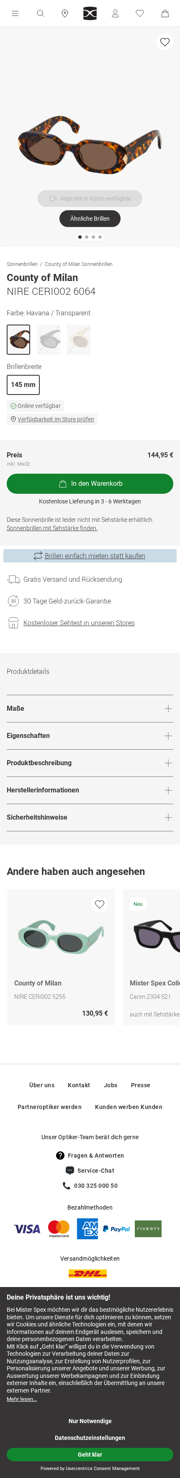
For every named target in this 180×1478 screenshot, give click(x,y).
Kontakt (79, 1085)
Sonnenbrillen (22, 264)
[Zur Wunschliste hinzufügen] (165, 42)
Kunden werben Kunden (128, 1107)
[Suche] (40, 13)
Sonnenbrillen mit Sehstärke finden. (52, 528)
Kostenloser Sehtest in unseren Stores (79, 622)
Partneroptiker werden (50, 1107)
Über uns (41, 1085)
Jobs (111, 1085)
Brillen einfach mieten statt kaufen (95, 555)
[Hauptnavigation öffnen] (15, 13)
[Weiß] (78, 340)
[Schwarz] (48, 340)
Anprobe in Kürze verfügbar (95, 198)
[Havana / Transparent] (18, 340)
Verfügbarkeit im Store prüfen (56, 419)
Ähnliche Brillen (90, 218)
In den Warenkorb (97, 484)
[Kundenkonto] (115, 13)
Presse (141, 1085)
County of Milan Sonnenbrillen (79, 264)
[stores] (65, 13)
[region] (90, 959)
